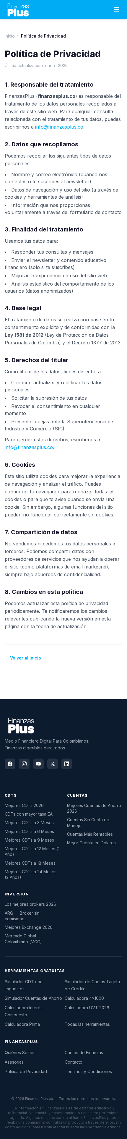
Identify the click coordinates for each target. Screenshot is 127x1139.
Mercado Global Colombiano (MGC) (23, 938)
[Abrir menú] (116, 9)
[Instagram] (24, 764)
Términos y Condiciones (88, 1071)
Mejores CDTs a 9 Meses (29, 839)
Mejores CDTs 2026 (24, 805)
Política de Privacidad (26, 1071)
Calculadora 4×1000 (84, 998)
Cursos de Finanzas (84, 1052)
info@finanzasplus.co (59, 127)
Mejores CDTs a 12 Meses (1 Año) (32, 851)
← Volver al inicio (23, 657)
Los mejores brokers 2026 (30, 904)
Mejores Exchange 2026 (29, 927)
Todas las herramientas (87, 1024)
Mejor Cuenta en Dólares (91, 842)
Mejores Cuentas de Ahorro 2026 (94, 808)
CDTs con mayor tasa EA (29, 813)
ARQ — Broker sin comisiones (22, 915)
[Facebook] (10, 764)
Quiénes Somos (20, 1052)
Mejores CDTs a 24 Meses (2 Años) (30, 874)
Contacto (73, 1062)
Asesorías (14, 1062)
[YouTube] (38, 764)
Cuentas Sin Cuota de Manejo (88, 822)
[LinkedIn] (66, 764)
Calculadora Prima (22, 1024)
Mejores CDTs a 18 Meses (30, 863)
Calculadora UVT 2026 (87, 1007)
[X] (52, 764)
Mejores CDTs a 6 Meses (29, 831)
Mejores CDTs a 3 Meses (29, 822)
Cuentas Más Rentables (90, 834)
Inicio (10, 35)
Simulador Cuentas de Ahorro (33, 998)
